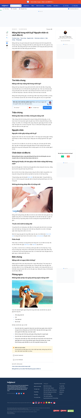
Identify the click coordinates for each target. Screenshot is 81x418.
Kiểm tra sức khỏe (37, 386)
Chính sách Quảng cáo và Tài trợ (50, 392)
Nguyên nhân (30, 38)
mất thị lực (26, 244)
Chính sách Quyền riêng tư (49, 388)
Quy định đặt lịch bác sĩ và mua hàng (51, 398)
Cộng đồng (36, 391)
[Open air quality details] (7, 32)
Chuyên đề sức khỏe (38, 383)
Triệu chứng (23, 38)
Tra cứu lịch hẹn (37, 397)
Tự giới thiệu (61, 385)
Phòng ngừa (19, 39)
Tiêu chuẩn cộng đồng (48, 396)
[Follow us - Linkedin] (21, 393)
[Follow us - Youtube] (23, 393)
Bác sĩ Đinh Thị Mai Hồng (65, 37)
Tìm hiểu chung (15, 38)
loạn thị (34, 244)
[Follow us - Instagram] (19, 393)
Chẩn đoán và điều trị (39, 38)
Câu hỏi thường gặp (47, 394)
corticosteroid (39, 236)
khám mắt (30, 177)
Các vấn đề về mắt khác (23, 29)
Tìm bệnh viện (36, 389)
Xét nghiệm (15, 8)
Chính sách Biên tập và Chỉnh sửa (50, 390)
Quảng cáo (61, 392)
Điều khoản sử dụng (47, 385)
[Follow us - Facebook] (16, 393)
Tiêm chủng (6, 8)
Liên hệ (60, 394)
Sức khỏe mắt (14, 29)
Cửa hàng (36, 394)
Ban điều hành (62, 388)
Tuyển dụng (61, 390)
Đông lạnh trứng (24, 8)
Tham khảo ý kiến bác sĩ (74, 8)
